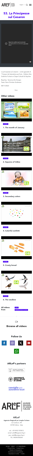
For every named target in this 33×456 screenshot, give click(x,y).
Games (6, 124)
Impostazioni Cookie (14, 454)
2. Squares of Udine (11, 162)
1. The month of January (13, 127)
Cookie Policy (20, 448)
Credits (22, 454)
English (21, 4)
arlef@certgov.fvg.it (18, 435)
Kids (16, 307)
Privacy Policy (11, 448)
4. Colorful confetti (11, 231)
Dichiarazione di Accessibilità (15, 452)
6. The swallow (9, 299)
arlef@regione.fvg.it (18, 433)
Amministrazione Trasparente (16, 440)
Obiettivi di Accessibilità (15, 450)
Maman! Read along (21, 310)
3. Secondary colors (11, 196)
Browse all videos (16, 326)
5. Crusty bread (9, 265)
